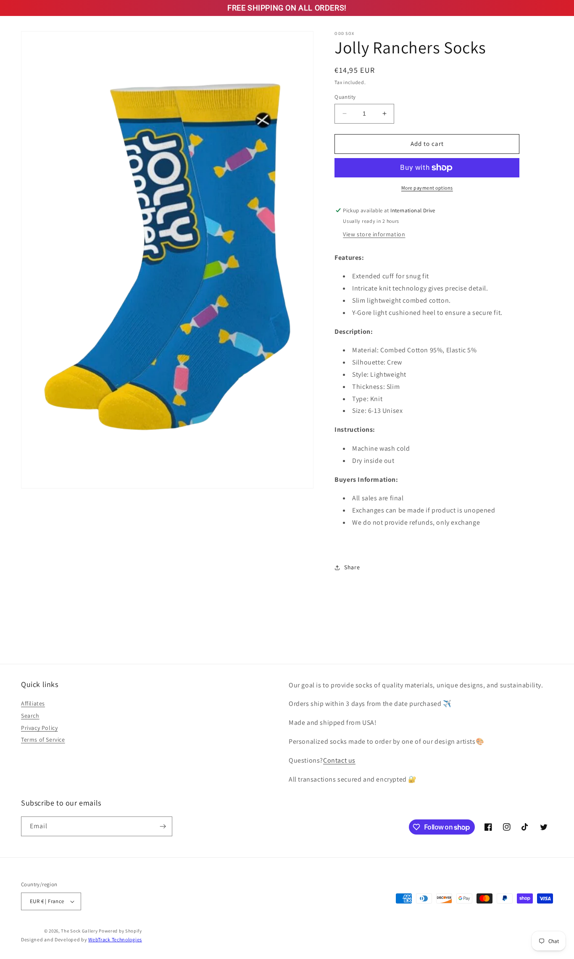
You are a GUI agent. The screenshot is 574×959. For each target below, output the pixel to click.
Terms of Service (43, 739)
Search (30, 715)
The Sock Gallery (79, 931)
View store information (374, 234)
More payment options (427, 188)
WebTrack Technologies (115, 939)
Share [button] (352, 567)
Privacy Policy (39, 728)
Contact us (339, 760)
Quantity (344, 96)
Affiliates (33, 703)
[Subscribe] (162, 826)
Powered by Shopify (120, 931)
